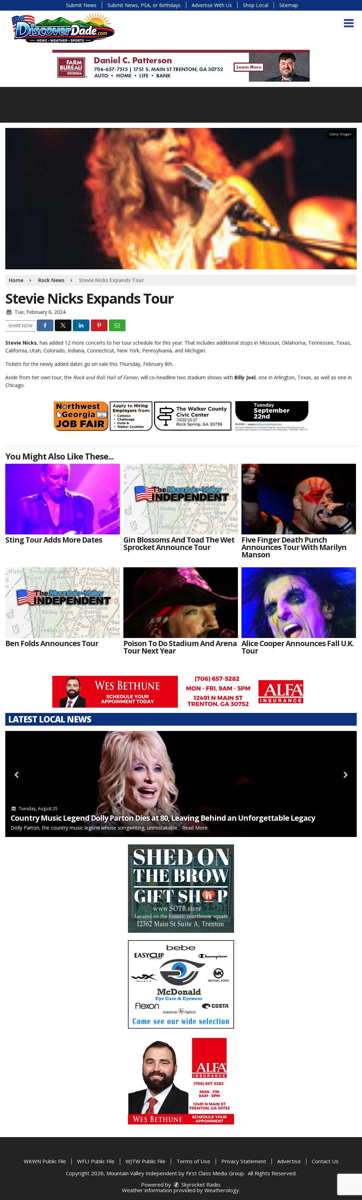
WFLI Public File (96, 1161)
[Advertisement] (181, 66)
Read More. (195, 827)
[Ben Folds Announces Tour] (62, 602)
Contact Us (325, 1161)
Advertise (289, 1161)
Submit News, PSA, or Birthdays (144, 5)
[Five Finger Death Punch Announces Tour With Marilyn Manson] (298, 499)
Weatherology (221, 1190)
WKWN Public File (45, 1161)
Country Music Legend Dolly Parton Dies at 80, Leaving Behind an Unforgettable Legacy (163, 818)
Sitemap (288, 5)
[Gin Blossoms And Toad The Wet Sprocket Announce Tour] (180, 499)
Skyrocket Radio (200, 1184)
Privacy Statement (243, 1161)
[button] (349, 23)
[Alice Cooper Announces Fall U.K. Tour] (298, 602)
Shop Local (255, 5)
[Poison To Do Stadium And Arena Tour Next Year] (180, 602)
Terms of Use (193, 1161)
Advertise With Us (212, 5)
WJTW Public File (145, 1161)
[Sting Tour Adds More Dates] (62, 499)
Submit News (81, 5)
